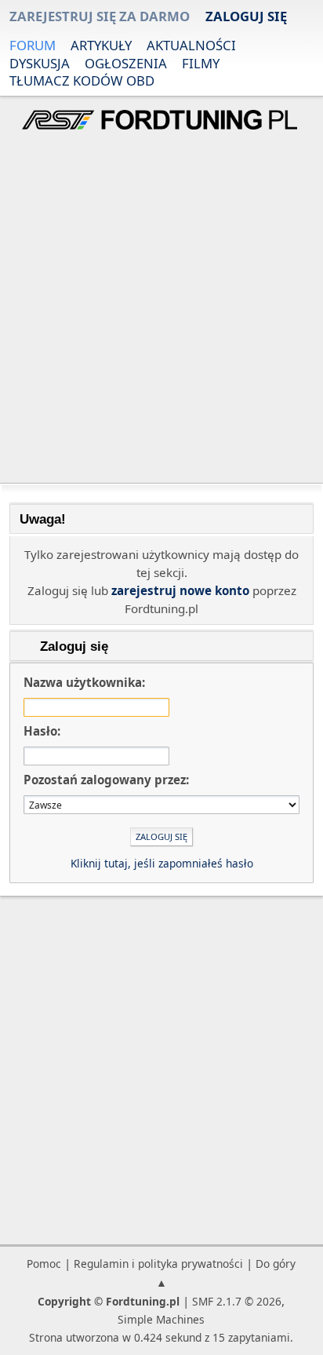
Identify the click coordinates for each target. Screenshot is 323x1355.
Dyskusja (39, 63)
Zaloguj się (246, 16)
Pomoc (44, 1263)
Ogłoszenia (126, 63)
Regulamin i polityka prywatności (158, 1263)
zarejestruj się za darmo (99, 16)
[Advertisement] (161, 308)
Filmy (201, 63)
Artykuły (101, 45)
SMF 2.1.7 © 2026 (236, 1301)
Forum (32, 45)
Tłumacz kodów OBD (81, 80)
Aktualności (191, 45)
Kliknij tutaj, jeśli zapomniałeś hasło (162, 863)
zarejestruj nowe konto (180, 590)
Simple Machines (161, 1319)
